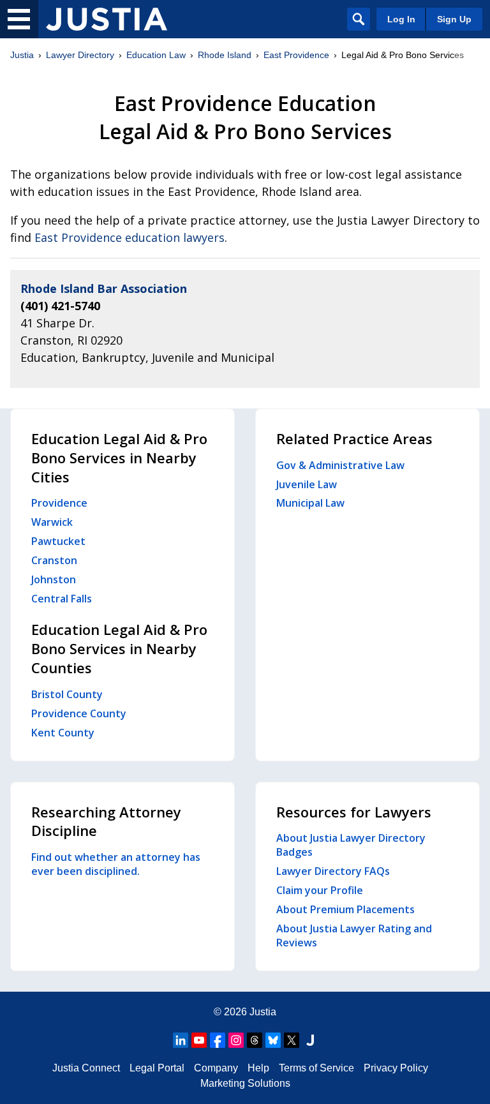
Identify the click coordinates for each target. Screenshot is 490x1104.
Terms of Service (316, 1068)
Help (258, 1068)
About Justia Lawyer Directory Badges (351, 845)
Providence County (78, 713)
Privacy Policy (396, 1068)
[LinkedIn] (180, 1040)
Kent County (62, 733)
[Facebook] (217, 1040)
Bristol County (67, 694)
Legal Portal (157, 1068)
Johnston (53, 579)
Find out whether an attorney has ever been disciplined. (115, 864)
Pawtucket (58, 541)
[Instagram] (236, 1040)
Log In (401, 19)
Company (216, 1068)
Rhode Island (224, 55)
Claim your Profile (319, 890)
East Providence (296, 55)
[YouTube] (199, 1040)
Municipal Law (310, 503)
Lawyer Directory (80, 55)
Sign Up (454, 19)
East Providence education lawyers (129, 237)
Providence (59, 503)
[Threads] (254, 1040)
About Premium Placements (345, 909)
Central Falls (61, 599)
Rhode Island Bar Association (103, 288)
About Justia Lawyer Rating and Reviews (354, 935)
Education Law (156, 55)
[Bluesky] (273, 1040)
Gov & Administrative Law (340, 465)
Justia (22, 55)
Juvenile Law (306, 484)
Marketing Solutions (245, 1083)
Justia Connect (86, 1068)
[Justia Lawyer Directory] (106, 19)
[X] (291, 1040)
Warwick (52, 522)
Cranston (54, 560)
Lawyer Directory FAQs (333, 871)
